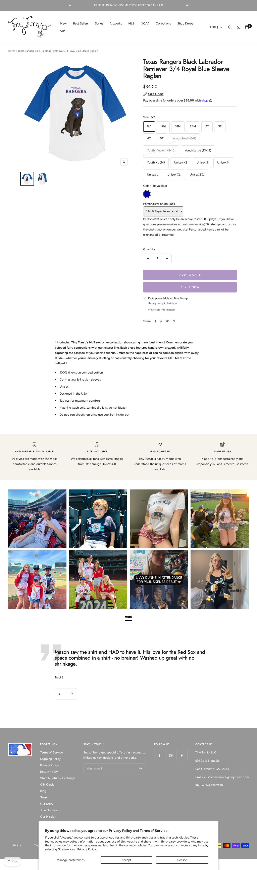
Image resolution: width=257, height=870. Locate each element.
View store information (161, 309)
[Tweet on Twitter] (167, 321)
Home (11, 50)
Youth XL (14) (156, 162)
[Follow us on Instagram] (170, 755)
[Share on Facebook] (155, 321)
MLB (131, 23)
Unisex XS (180, 162)
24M (193, 126)
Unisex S (202, 162)
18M (178, 126)
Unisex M (223, 162)
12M (163, 126)
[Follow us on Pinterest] (181, 755)
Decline (182, 860)
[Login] (238, 27)
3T (219, 126)
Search (44, 797)
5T (161, 138)
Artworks (116, 23)
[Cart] (247, 27)
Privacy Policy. (87, 849)
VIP (62, 31)
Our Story (46, 804)
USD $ (214, 27)
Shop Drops (185, 23)
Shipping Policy (50, 759)
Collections (163, 23)
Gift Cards (47, 784)
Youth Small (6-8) (184, 138)
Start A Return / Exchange (57, 778)
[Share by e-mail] (174, 321)
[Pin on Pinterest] (161, 321)
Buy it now (190, 287)
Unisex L (152, 174)
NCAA (145, 23)
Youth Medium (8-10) (161, 150)
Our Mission (48, 816)
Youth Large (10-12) (198, 150)
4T (149, 138)
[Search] (230, 27)
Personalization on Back (159, 204)
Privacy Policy (49, 765)
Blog (43, 791)
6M (149, 126)
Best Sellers (81, 23)
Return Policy (49, 772)
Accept (126, 860)
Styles (99, 23)
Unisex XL (174, 174)
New (63, 23)
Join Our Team (50, 810)
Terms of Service (51, 752)
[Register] (140, 768)
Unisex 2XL (197, 174)
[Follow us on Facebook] (159, 755)
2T (207, 126)
